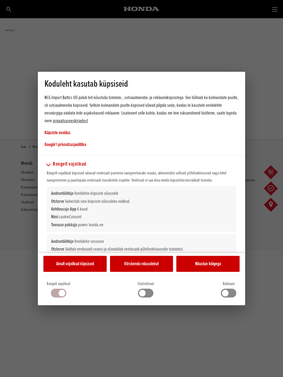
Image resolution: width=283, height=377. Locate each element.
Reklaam (229, 283)
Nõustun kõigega (208, 264)
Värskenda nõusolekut (141, 264)
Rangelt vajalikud (58, 283)
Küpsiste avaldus (57, 132)
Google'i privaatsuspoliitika (65, 144)
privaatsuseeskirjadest (70, 121)
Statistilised (146, 283)
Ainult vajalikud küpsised (75, 264)
